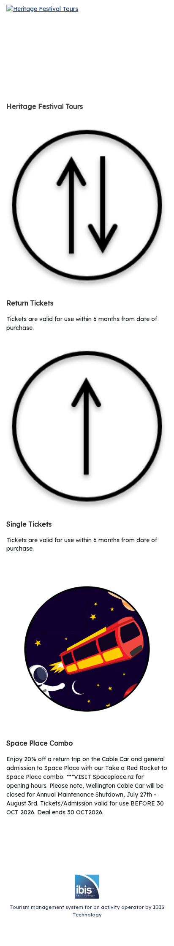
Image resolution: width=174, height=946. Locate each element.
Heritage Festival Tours (44, 106)
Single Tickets (29, 524)
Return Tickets (29, 303)
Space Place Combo (39, 743)
